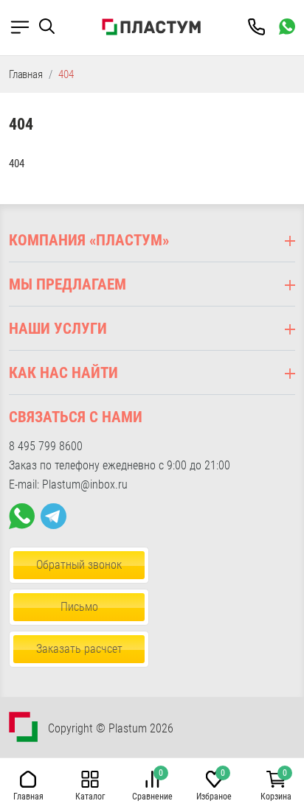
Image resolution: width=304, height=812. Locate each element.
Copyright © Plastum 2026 (110, 728)
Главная (26, 74)
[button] (53, 26)
